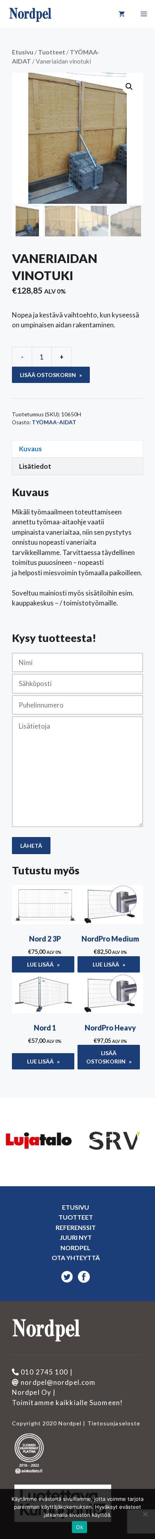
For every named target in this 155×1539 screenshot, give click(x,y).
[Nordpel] (30, 14)
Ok (79, 1527)
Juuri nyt (76, 1237)
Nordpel (75, 1247)
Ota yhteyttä (76, 1257)
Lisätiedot (35, 466)
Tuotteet (51, 52)
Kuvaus (30, 449)
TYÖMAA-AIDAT (54, 422)
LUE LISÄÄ (40, 964)
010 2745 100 (43, 1372)
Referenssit (76, 1227)
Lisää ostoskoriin (48, 374)
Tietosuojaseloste (112, 1423)
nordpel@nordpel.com (57, 1382)
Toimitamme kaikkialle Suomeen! (67, 1402)
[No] (145, 1514)
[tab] (77, 449)
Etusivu (22, 52)
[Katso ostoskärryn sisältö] (121, 14)
